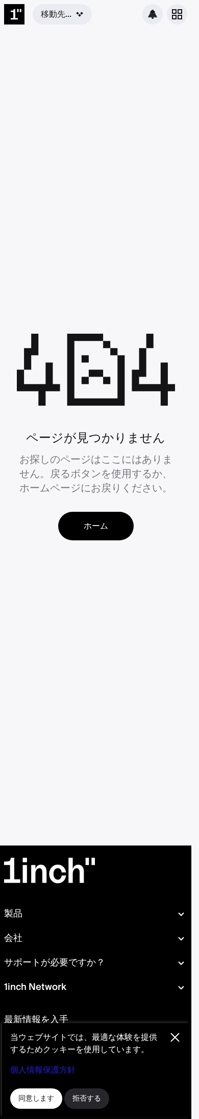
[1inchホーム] (14, 14)
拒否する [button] (86, 1098)
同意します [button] (36, 1098)
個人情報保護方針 (43, 1070)
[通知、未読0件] (152, 14)
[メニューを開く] (177, 14)
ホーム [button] (96, 526)
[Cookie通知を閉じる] (175, 1037)
